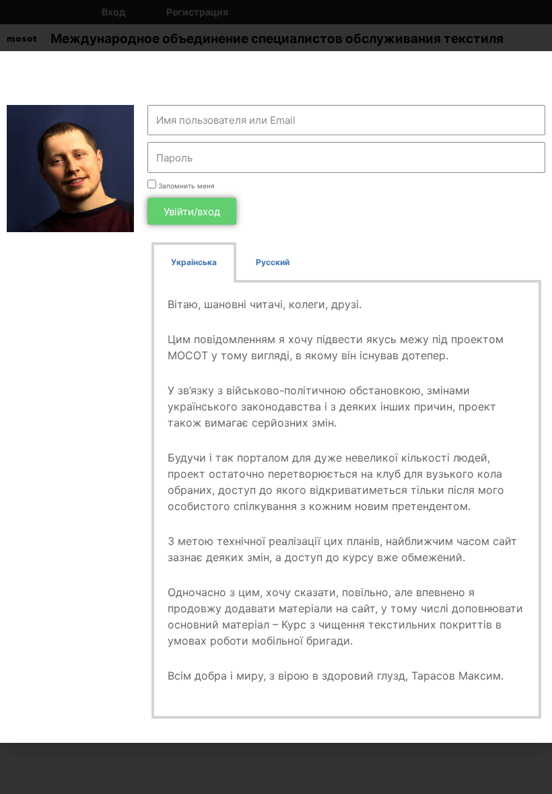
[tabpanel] (346, 501)
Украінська (194, 262)
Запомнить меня (185, 186)
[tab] (193, 262)
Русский (272, 262)
